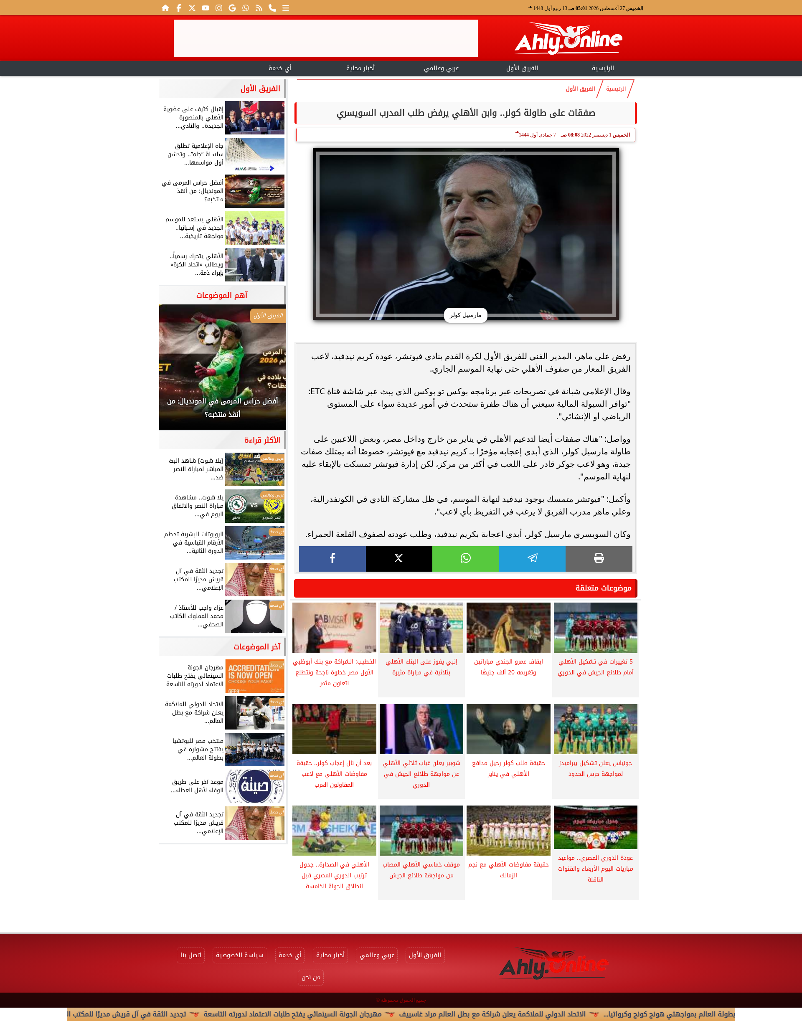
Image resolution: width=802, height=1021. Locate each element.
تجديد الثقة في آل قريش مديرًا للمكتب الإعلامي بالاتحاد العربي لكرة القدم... (116, 1014)
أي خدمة (280, 68)
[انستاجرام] (219, 7)
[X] (399, 559)
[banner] (326, 38)
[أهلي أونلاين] (568, 40)
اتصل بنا (190, 955)
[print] (599, 559)
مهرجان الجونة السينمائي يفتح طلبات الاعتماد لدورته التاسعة (335, 1014)
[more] (285, 7)
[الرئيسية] (165, 7)
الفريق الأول (522, 68)
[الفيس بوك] (178, 7)
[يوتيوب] (205, 7)
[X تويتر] (192, 7)
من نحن (311, 977)
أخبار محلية (360, 68)
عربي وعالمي (441, 68)
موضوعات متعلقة (604, 588)
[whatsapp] (465, 559)
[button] (176, 371)
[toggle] (199, 67)
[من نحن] (272, 7)
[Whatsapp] (245, 7)
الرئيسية (603, 68)
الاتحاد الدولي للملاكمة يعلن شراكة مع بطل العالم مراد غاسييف (534, 1014)
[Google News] (232, 7)
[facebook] (332, 559)
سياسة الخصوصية (240, 955)
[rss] (259, 7)
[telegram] (532, 559)
